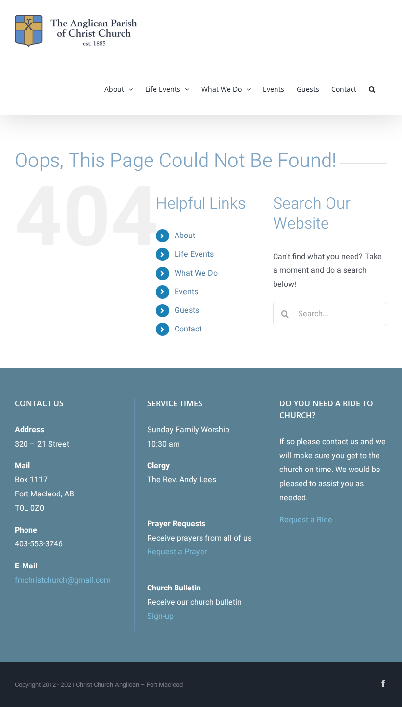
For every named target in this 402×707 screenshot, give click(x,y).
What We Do (196, 273)
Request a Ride (305, 520)
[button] (372, 89)
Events (186, 292)
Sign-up (160, 616)
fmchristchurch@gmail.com (63, 580)
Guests (187, 310)
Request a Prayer (177, 552)
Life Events (194, 254)
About (185, 235)
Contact (188, 329)
